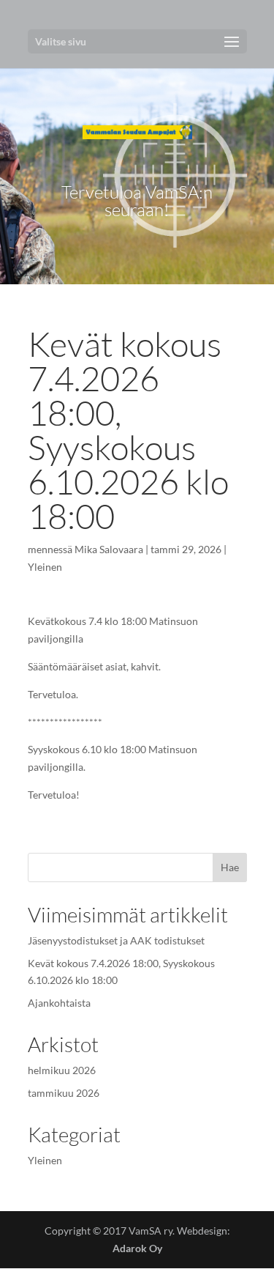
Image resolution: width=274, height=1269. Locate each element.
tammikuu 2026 (63, 1093)
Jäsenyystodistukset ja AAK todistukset (116, 940)
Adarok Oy (137, 1248)
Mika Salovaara (109, 549)
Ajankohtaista (59, 1002)
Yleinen (45, 566)
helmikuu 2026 (62, 1070)
